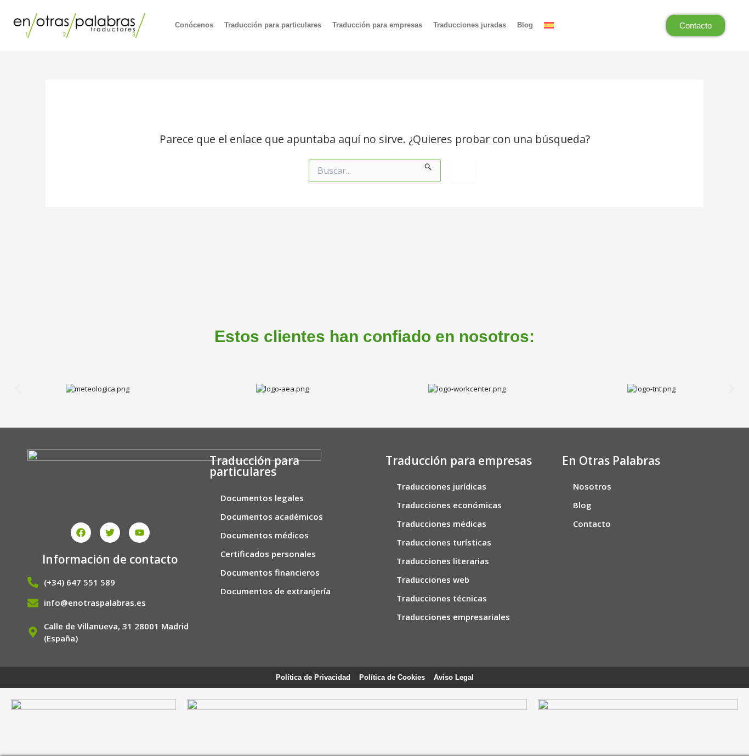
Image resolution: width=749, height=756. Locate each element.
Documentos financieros (270, 572)
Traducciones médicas (441, 523)
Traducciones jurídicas (441, 486)
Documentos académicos (271, 516)
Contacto (592, 523)
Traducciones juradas (469, 25)
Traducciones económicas (449, 504)
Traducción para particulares (272, 25)
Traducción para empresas (377, 25)
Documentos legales (262, 497)
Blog (525, 25)
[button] (18, 389)
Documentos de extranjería (275, 591)
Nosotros (592, 486)
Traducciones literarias (442, 560)
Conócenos (194, 25)
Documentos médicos (264, 535)
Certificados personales (268, 553)
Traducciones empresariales (453, 616)
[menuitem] (549, 25)
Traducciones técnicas (441, 598)
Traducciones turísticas (443, 542)
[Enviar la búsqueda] (428, 165)
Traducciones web (432, 579)
